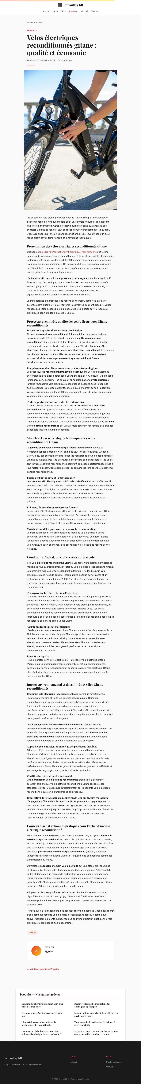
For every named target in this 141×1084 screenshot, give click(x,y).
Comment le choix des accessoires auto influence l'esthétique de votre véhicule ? (41, 1033)
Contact (109, 1067)
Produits (73, 11)
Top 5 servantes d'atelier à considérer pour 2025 (42, 1014)
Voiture (94, 11)
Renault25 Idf (73, 5)
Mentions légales (113, 1062)
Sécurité (84, 11)
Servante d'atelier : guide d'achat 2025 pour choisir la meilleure (42, 1005)
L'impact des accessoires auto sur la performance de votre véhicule (39, 1023)
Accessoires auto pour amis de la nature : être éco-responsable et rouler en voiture (96, 1033)
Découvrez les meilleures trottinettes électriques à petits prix (92, 1005)
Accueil (46, 11)
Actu (55, 11)
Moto (63, 11)
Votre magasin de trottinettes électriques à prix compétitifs (94, 1023)
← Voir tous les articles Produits (43, 969)
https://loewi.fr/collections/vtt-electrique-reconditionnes (67, 251)
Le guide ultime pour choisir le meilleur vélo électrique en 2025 (96, 1014)
